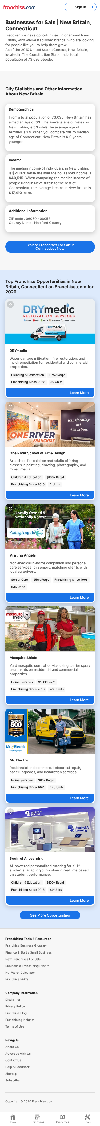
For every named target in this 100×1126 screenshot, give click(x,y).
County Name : (21, 222)
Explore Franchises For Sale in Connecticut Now (50, 247)
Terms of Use (14, 1026)
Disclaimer (12, 1000)
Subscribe (12, 1080)
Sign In (80, 7)
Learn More (79, 393)
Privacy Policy (15, 1006)
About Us (12, 1047)
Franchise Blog (16, 1013)
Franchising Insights (19, 1020)
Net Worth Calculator (20, 972)
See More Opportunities (50, 915)
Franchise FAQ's (17, 979)
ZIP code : (17, 218)
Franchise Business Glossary (26, 945)
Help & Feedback (17, 1067)
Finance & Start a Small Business (28, 952)
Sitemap (11, 1074)
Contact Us (13, 1060)
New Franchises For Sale (23, 959)
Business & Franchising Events (27, 966)
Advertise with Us (18, 1053)
